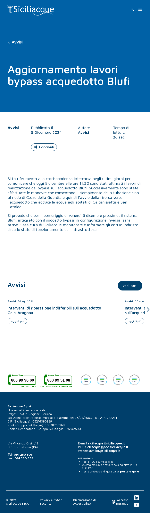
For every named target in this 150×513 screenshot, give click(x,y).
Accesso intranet (122, 501)
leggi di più (17, 321)
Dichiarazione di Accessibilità (84, 501)
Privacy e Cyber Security (51, 501)
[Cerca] (132, 9)
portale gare (129, 471)
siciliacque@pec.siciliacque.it (106, 447)
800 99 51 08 (58, 381)
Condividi (46, 147)
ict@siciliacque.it (108, 450)
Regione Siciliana (40, 414)
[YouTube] (136, 507)
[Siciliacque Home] (30, 8)
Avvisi (17, 42)
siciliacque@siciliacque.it (106, 443)
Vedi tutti (130, 286)
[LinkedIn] (136, 499)
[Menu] (140, 9)
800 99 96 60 (23, 381)
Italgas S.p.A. (16, 414)
